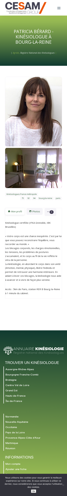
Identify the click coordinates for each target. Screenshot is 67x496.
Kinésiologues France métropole (22, 194)
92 (28, 198)
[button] (50, 212)
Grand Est (11, 390)
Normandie (12, 416)
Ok (33, 491)
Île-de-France (13, 401)
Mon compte (12, 463)
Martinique (11, 443)
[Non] (63, 485)
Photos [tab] (36, 211)
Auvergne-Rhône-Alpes (19, 369)
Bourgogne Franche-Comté (21, 374)
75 (23, 198)
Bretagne (11, 379)
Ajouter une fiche (15, 469)
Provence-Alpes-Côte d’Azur (23, 437)
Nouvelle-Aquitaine (16, 421)
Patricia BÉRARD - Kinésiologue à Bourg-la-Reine (33, 36)
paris (58, 198)
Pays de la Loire (15, 432)
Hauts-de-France (15, 395)
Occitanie (11, 427)
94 (34, 198)
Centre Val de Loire (17, 385)
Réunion (10, 448)
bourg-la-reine (45, 198)
